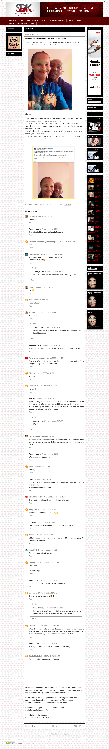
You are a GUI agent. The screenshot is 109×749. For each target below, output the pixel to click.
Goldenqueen (34, 436)
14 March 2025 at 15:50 (43, 479)
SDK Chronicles (32, 20)
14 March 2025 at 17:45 (50, 626)
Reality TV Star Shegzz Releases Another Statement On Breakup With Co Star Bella (94, 248)
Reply (31, 222)
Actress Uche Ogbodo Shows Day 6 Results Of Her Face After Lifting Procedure (94, 195)
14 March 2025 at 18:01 (49, 643)
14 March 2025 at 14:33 (44, 216)
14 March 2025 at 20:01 (53, 656)
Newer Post (30, 726)
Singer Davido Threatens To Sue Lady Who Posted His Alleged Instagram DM (94, 229)
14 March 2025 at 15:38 (50, 436)
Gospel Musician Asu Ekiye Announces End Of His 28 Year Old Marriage (94, 204)
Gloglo (32, 373)
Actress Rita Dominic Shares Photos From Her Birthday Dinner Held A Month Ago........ (94, 258)
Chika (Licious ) (35, 563)
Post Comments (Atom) (60, 734)
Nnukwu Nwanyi (36, 254)
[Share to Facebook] (69, 205)
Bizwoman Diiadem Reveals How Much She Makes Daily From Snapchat (94, 220)
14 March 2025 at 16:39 (49, 580)
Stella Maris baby (36, 656)
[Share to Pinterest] (70, 205)
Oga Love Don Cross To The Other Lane (98, 179)
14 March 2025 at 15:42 (43, 467)
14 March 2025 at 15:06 (43, 300)
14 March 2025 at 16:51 (47, 593)
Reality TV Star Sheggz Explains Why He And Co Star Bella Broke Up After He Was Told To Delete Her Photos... (94, 239)
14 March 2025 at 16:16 (53, 272)
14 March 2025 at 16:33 (47, 550)
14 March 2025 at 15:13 (53, 358)
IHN (22, 20)
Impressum (12, 20)
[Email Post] (61, 204)
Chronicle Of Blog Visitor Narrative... (97, 211)
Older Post (78, 726)
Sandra (32, 216)
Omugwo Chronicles (57, 20)
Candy (31, 287)
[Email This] (64, 205)
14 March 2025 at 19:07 (53, 421)
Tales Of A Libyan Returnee (18, 23)
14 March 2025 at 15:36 (44, 373)
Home (55, 726)
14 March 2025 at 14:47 (67, 242)
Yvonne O (33, 312)
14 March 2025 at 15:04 (44, 287)
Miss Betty (33, 550)
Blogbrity (33, 510)
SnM (32, 23)
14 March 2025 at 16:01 (57, 497)
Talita (31, 300)
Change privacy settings (26, 743)
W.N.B (71, 20)
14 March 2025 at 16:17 (53, 327)
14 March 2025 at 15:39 (49, 454)
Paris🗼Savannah (36, 358)
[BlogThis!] (66, 205)
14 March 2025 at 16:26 (46, 522)
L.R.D (44, 20)
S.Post (79, 20)
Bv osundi (33, 593)
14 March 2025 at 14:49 (52, 254)
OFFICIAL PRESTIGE (38, 497)
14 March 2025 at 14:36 (49, 229)
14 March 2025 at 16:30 (44, 535)
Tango (31, 535)
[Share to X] (67, 205)
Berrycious (33, 386)
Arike (31, 467)
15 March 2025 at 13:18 (54, 608)
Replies (34, 268)
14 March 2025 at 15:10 (51, 345)
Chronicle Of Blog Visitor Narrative (97, 187)
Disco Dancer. (35, 626)
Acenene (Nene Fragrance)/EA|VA (43, 242)
